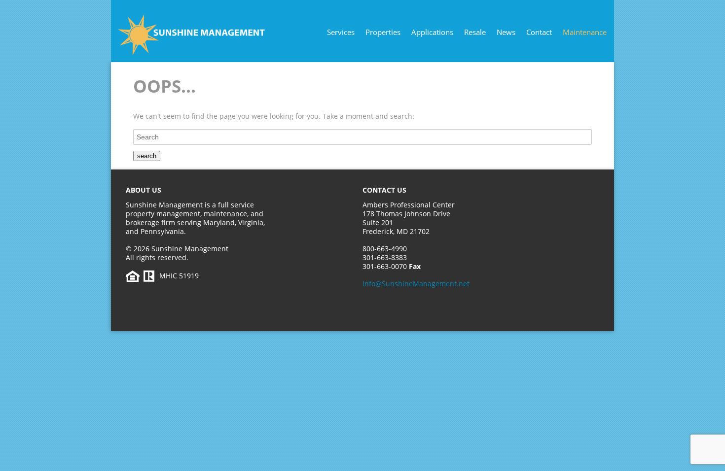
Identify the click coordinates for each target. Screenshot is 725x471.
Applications (432, 32)
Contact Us (384, 190)
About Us (143, 190)
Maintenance (585, 32)
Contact (539, 32)
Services (341, 32)
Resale (475, 32)
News (506, 32)
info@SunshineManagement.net (416, 283)
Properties (382, 32)
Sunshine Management (212, 35)
